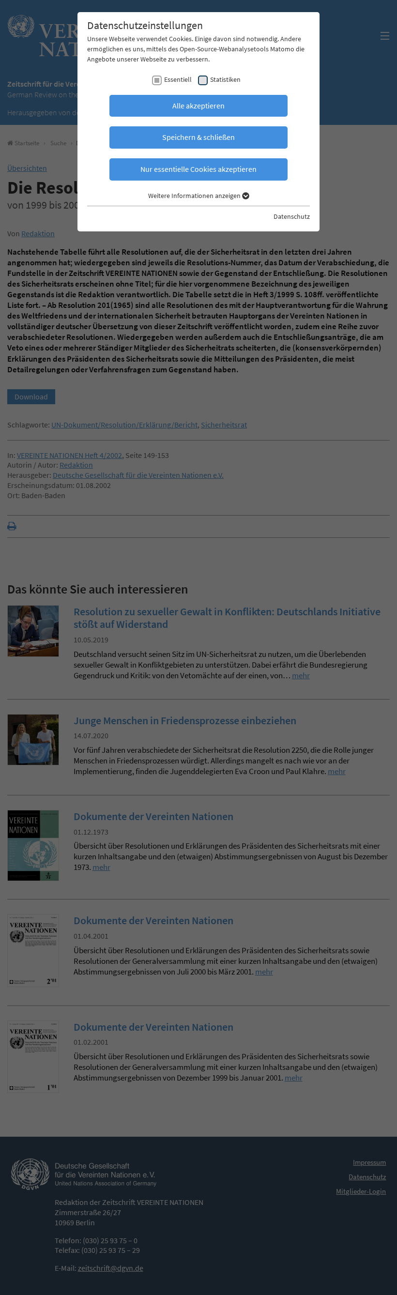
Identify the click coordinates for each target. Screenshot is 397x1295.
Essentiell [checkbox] (178, 79)
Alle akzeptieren (198, 105)
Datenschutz (292, 216)
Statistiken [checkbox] (225, 79)
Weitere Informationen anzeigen (195, 195)
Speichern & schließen (198, 137)
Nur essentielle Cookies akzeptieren (198, 169)
